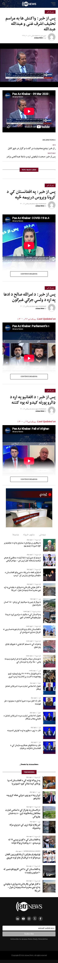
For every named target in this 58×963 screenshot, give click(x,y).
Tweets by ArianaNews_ (29, 764)
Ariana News (38, 37)
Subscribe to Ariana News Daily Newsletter (29, 939)
